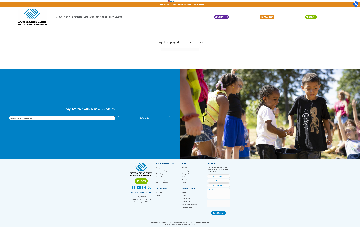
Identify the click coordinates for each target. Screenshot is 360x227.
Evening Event (186, 201)
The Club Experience (73, 17)
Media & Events (115, 17)
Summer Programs (162, 180)
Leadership (185, 171)
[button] (144, 118)
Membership (89, 17)
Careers (158, 195)
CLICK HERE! (198, 5)
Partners (185, 177)
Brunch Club (186, 198)
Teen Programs (161, 174)
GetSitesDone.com (187, 225)
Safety (158, 168)
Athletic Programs (162, 182)
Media (184, 192)
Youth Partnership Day (189, 204)
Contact (184, 182)
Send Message (219, 213)
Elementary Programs (163, 171)
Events (184, 195)
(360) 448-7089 (141, 197)
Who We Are (186, 168)
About (59, 17)
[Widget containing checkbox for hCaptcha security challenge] (218, 203)
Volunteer (159, 192)
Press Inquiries (187, 207)
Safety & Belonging (188, 174)
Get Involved (101, 17)
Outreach (159, 177)
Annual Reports (187, 180)
